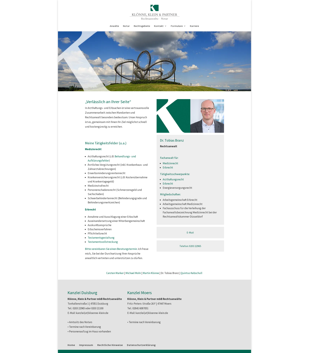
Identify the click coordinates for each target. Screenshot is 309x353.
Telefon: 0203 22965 (190, 246)
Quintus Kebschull (191, 273)
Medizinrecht (170, 163)
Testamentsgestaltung (101, 237)
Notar (126, 26)
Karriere (194, 26)
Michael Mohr (133, 273)
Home (71, 345)
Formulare (177, 26)
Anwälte (114, 26)
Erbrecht (168, 167)
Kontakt (159, 26)
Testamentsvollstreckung (103, 242)
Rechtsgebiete (142, 26)
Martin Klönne (151, 273)
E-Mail (190, 232)
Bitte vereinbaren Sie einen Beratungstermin (111, 249)
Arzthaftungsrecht (173, 179)
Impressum (86, 345)
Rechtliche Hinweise (110, 345)
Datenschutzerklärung (141, 345)
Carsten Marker (115, 273)
